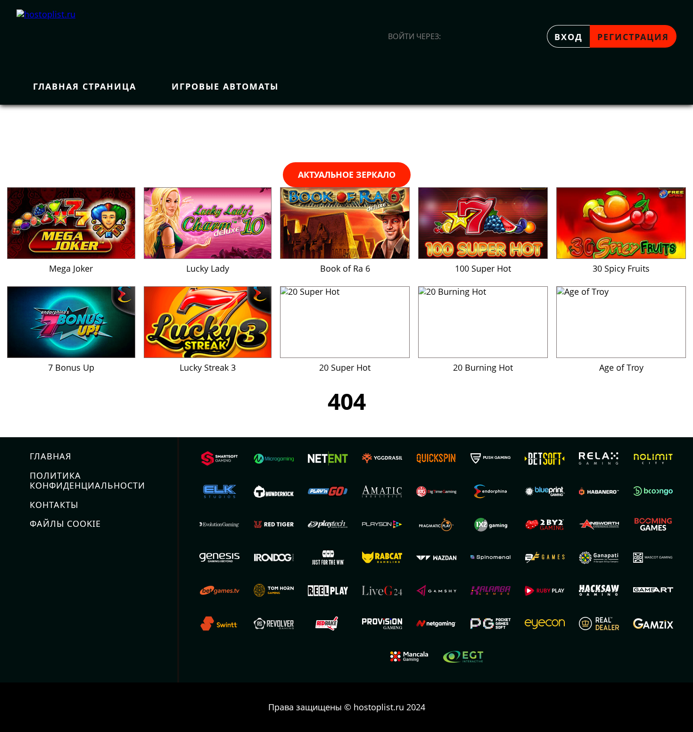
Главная (51, 456)
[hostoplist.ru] (56, 36)
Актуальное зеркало (347, 174)
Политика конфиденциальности (87, 480)
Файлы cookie (65, 523)
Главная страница (84, 86)
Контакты (54, 504)
